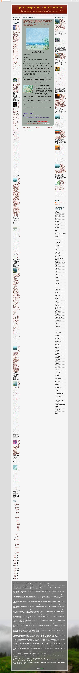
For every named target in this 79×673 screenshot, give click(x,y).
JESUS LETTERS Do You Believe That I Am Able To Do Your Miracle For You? (60, 56)
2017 (15, 562)
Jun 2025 (17, 539)
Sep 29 (17, 509)
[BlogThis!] (46, 123)
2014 (15, 567)
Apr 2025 (17, 544)
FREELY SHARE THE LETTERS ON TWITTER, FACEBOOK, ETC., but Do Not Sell (41, 14)
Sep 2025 (17, 507)
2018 (15, 560)
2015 (15, 565)
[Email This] (45, 123)
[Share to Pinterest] (50, 123)
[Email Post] (43, 123)
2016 (15, 563)
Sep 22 (17, 512)
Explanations (62, 14)
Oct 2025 (17, 504)
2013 (15, 568)
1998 (15, 573)
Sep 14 (17, 514)
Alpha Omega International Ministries (39, 7)
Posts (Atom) (30, 130)
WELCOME (19, 14)
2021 (15, 557)
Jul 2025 (17, 536)
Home (14, 14)
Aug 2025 (17, 534)
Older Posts (49, 127)
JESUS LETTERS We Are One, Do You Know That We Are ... (18, 527)
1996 (15, 576)
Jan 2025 (17, 552)
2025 (15, 503)
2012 (15, 570)
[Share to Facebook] (49, 123)
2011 (15, 571)
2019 (15, 558)
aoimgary (29, 123)
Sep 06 (17, 517)
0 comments (39, 123)
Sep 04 (17, 520)
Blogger (41, 668)
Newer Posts (26, 127)
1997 (15, 575)
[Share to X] (48, 123)
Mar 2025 (17, 547)
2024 (15, 555)
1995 (15, 578)
